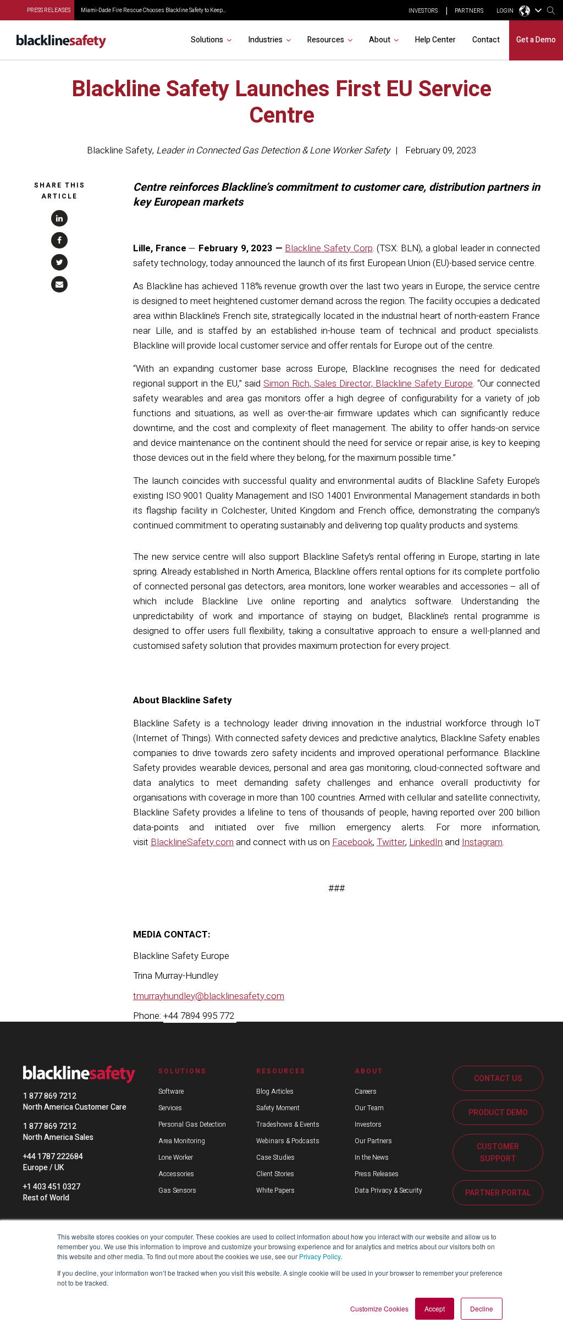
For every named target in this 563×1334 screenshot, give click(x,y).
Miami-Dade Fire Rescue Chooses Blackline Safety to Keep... (153, 10)
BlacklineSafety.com (192, 842)
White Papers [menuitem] (275, 1190)
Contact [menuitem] (486, 40)
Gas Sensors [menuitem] (177, 1190)
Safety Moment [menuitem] (278, 1108)
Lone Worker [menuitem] (175, 1157)
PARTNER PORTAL (498, 1193)
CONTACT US (498, 1078)
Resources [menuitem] (325, 40)
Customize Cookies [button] (379, 1308)
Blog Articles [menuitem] (275, 1091)
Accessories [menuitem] (176, 1174)
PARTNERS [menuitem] (469, 11)
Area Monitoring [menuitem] (181, 1141)
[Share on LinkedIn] (59, 218)
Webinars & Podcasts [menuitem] (287, 1141)
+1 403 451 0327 (51, 1187)
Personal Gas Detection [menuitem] (192, 1124)
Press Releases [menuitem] (377, 1174)
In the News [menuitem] (372, 1157)
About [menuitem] (379, 40)
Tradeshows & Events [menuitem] (287, 1124)
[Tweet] (59, 262)
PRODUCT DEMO (498, 1112)
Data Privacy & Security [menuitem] (388, 1190)
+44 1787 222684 (53, 1156)
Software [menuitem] (171, 1091)
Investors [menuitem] (368, 1124)
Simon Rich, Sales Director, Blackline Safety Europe (368, 383)
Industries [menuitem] (265, 40)
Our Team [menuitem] (369, 1108)
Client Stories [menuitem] (275, 1174)
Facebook (352, 842)
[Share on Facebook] (59, 240)
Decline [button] (481, 1308)
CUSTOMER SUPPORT (498, 1153)
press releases (48, 10)
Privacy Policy (319, 1256)
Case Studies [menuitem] (275, 1157)
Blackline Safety (119, 150)
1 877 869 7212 (49, 1096)
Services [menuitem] (170, 1108)
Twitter (391, 842)
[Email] (59, 284)
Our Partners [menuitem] (373, 1141)
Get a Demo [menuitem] (536, 40)
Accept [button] (434, 1308)
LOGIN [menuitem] (505, 11)
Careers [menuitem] (366, 1091)
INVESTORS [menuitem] (423, 11)
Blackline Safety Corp (328, 248)
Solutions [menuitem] (207, 40)
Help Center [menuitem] (435, 40)
